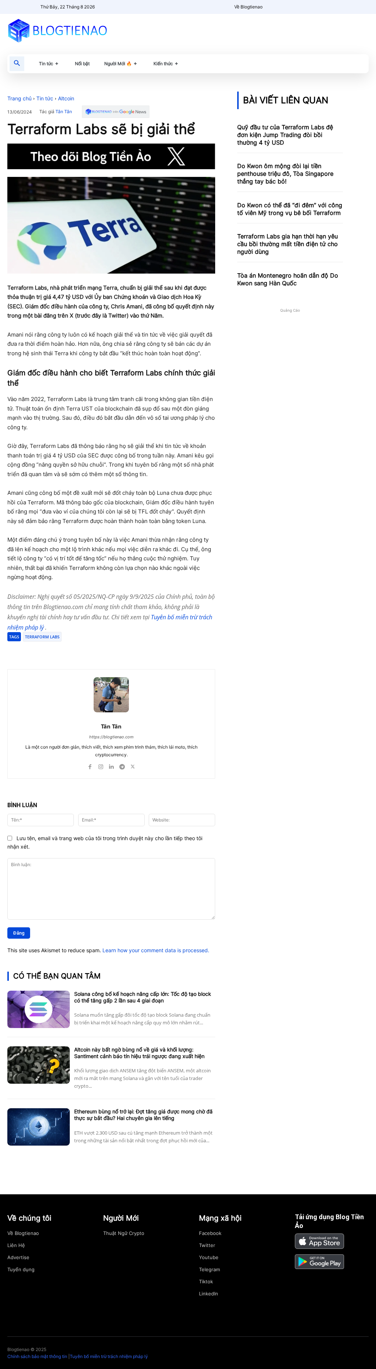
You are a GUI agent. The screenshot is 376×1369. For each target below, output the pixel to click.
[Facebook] (61, 650)
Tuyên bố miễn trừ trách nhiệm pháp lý (109, 1356)
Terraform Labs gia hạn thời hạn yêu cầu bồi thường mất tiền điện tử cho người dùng (287, 244)
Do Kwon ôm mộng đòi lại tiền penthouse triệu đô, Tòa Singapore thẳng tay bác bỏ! (285, 173)
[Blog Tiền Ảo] (62, 30)
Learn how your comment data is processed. (155, 950)
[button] (17, 63)
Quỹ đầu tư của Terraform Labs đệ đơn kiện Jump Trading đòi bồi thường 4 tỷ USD (285, 134)
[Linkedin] (111, 765)
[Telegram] (94, 650)
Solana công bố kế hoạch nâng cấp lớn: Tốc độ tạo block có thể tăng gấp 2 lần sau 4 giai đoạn (142, 997)
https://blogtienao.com (111, 736)
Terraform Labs (42, 636)
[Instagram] (101, 765)
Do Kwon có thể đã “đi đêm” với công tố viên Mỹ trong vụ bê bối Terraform (289, 208)
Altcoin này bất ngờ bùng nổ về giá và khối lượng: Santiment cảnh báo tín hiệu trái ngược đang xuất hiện (139, 1052)
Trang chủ (19, 98)
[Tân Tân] (111, 694)
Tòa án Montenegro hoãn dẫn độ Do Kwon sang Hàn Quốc (287, 279)
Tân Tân (63, 112)
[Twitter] (77, 650)
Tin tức (44, 98)
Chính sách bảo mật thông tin (37, 1356)
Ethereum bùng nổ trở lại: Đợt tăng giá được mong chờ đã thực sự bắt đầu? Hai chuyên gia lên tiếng (143, 1114)
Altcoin (66, 98)
